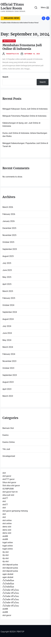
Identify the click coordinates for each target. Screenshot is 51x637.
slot (4, 473)
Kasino (5, 435)
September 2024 (9, 312)
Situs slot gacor (9, 482)
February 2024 (8, 354)
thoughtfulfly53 (12, 54)
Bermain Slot (8, 428)
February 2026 (8, 214)
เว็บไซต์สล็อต (8, 580)
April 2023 (6, 389)
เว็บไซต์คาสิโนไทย (10, 590)
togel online (7, 542)
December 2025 (9, 228)
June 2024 (7, 333)
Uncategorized (9, 41)
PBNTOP (20, 631)
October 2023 (8, 368)
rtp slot (5, 552)
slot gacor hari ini (10, 492)
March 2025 (7, 291)
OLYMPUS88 (8, 489)
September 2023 (9, 375)
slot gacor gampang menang (15, 511)
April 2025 (6, 284)
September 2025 (9, 249)
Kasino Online (8, 442)
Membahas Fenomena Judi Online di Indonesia (22, 47)
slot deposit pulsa (10, 564)
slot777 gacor (8, 479)
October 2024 (8, 305)
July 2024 (6, 326)
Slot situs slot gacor (11, 485)
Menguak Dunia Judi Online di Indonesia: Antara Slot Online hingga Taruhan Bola (24, 23)
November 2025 (9, 235)
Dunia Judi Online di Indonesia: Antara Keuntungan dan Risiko (24, 134)
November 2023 (9, 361)
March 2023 (7, 396)
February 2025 (8, 298)
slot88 (5, 536)
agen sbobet (7, 574)
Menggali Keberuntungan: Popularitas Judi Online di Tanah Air (25, 145)
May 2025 (6, 277)
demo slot (6, 526)
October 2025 (8, 242)
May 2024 (6, 340)
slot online (7, 520)
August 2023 (8, 382)
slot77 (5, 498)
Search (5, 77)
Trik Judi (6, 449)
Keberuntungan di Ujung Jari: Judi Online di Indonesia (21, 124)
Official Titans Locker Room (12, 6)
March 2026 (7, 207)
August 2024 (8, 319)
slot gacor (6, 476)
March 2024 (7, 347)
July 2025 (6, 263)
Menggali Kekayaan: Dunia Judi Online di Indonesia (25, 109)
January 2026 (8, 221)
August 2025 (8, 256)
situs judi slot (8, 495)
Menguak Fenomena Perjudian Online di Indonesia (24, 116)
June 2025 (7, 270)
